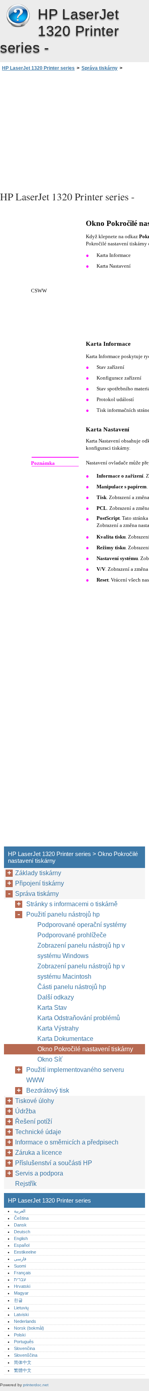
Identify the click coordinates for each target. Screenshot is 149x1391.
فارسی (20, 1258)
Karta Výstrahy (58, 1028)
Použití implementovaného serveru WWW (75, 1074)
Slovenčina (24, 1348)
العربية (19, 1211)
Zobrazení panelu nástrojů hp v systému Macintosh (81, 971)
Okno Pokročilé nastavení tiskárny (85, 1049)
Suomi (20, 1266)
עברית (20, 1279)
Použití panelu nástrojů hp (63, 914)
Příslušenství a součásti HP (53, 1163)
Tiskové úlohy (34, 1100)
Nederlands (25, 1321)
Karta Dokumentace (65, 1038)
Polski (19, 1334)
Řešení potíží (33, 1121)
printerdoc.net (35, 1385)
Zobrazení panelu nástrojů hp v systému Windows (81, 950)
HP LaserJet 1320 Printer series (18, 16)
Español (21, 1245)
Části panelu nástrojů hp (71, 986)
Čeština (21, 1218)
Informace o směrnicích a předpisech (66, 1142)
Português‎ (24, 1341)
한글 (18, 1300)
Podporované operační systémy (81, 924)
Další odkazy (55, 997)
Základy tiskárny (38, 873)
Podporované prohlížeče (71, 935)
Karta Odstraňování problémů (78, 1018)
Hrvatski (22, 1286)
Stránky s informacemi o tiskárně (72, 904)
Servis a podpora (39, 1173)
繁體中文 (22, 1370)
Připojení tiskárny (39, 883)
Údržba (25, 1111)
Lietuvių (21, 1307)
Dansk (20, 1225)
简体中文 (22, 1362)
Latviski (21, 1314)
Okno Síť (49, 1059)
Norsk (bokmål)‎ (29, 1328)
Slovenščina (25, 1355)
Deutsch (22, 1231)
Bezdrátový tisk (47, 1090)
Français (22, 1272)
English (21, 1238)
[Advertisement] (74, 130)
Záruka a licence (38, 1152)
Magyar (21, 1293)
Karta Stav (52, 1007)
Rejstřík (26, 1183)
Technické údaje (38, 1131)
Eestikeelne (25, 1252)
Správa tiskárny (99, 68)
